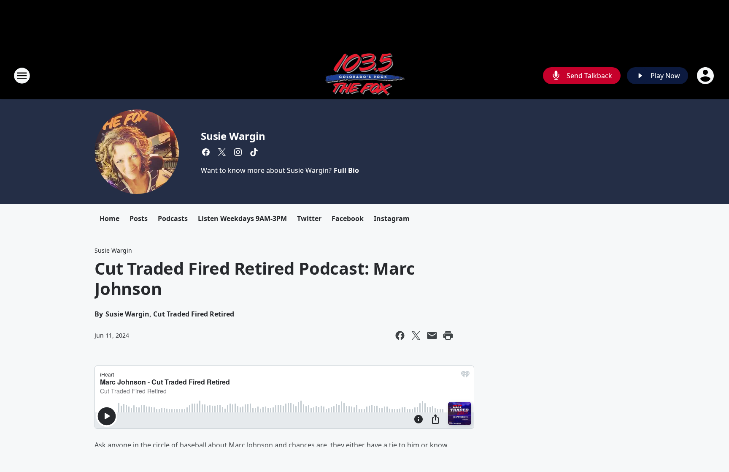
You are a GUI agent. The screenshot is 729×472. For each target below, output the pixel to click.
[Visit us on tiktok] (254, 152)
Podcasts (173, 218)
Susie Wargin (233, 136)
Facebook (348, 218)
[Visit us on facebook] (206, 152)
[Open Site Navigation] (22, 75)
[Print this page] (448, 335)
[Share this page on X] (416, 335)
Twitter (309, 218)
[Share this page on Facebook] (400, 335)
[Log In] (706, 75)
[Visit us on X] (222, 152)
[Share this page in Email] (432, 335)
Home (109, 218)
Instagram (392, 218)
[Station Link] (364, 75)
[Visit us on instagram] (238, 152)
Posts (139, 218)
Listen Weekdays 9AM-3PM (242, 218)
